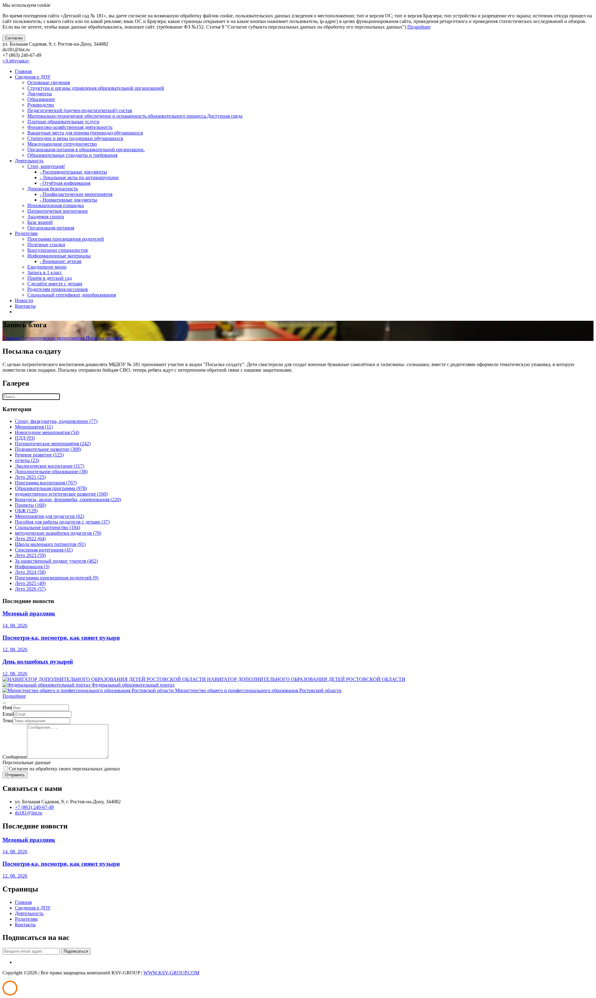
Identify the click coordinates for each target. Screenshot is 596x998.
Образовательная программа (51, 488)
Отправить (15, 775)
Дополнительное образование (51, 471)
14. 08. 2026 (14, 625)
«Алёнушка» (15, 60)
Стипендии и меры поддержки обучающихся (75, 138)
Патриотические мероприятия (53, 338)
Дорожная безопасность (52, 188)
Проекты (30, 505)
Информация (32, 566)
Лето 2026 (30, 589)
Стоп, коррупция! (46, 166)
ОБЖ (26, 510)
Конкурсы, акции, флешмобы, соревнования (68, 499)
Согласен (14, 38)
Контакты (25, 306)
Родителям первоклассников (57, 289)
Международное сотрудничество (62, 144)
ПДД (25, 438)
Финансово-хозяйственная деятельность (69, 127)
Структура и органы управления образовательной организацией (95, 88)
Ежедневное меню (46, 267)
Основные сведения (48, 82)
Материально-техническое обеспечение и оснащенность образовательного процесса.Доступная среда (134, 116)
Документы (39, 93)
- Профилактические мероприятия (76, 194)
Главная (23, 71)
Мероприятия (34, 426)
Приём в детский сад (49, 278)
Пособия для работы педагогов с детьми (62, 521)
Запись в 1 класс (44, 272)
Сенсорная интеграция (44, 549)
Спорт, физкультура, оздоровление (56, 421)
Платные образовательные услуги (63, 121)
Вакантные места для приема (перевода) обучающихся (85, 132)
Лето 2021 (30, 477)
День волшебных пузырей (37, 661)
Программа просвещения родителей (65, 239)
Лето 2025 (30, 583)
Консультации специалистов (57, 250)
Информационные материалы (59, 255)
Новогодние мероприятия (47, 432)
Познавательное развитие (48, 449)
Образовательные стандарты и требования (72, 155)
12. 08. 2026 (14, 649)
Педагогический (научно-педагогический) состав (79, 110)
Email (8, 714)
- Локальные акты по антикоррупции (79, 177)
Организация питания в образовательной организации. (86, 149)
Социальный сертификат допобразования (71, 294)
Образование (41, 99)
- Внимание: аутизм (60, 261)
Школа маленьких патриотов (50, 544)
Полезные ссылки (46, 244)
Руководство (40, 104)
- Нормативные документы (68, 199)
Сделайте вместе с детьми (54, 283)
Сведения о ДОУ (33, 76)
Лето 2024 (30, 572)
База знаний (40, 222)
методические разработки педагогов (58, 533)
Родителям (26, 233)
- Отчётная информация (65, 183)
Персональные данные (26, 762)
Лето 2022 (30, 538)
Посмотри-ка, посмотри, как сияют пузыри (61, 637)
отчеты (27, 460)
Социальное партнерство (47, 527)
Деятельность (29, 160)
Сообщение (14, 757)
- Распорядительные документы (73, 172)
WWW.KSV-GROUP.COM (171, 972)
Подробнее (419, 26)
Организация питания (50, 227)
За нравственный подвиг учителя (56, 561)
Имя (6, 707)
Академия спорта (45, 216)
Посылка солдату (104, 338)
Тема (7, 720)
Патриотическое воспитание (57, 211)
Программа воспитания (46, 482)
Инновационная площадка (55, 205)
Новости (24, 300)
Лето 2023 (30, 555)
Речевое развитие (39, 454)
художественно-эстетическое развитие (61, 494)
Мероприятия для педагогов (49, 516)
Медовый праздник (28, 613)
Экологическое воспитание (49, 466)
